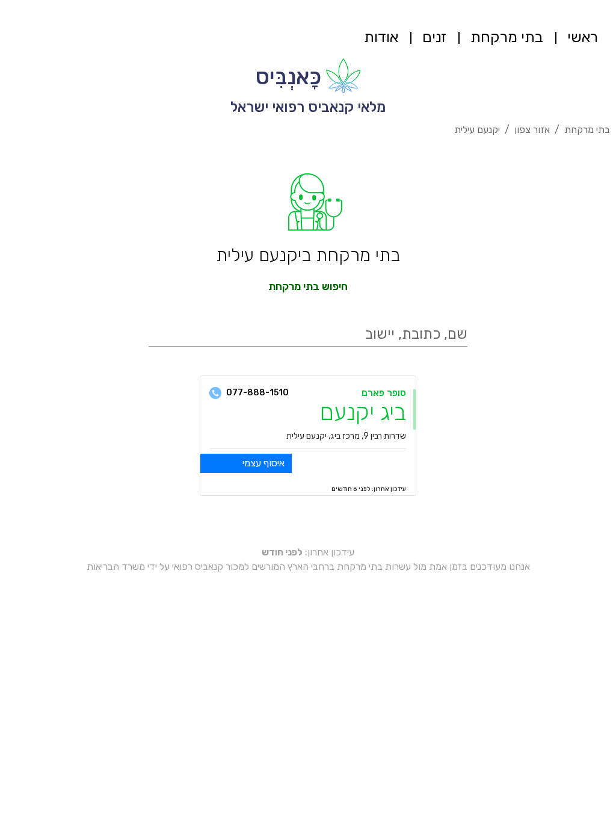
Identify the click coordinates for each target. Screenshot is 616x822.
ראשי (582, 37)
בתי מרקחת (506, 37)
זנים (434, 37)
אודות (381, 37)
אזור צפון (532, 129)
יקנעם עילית (477, 129)
